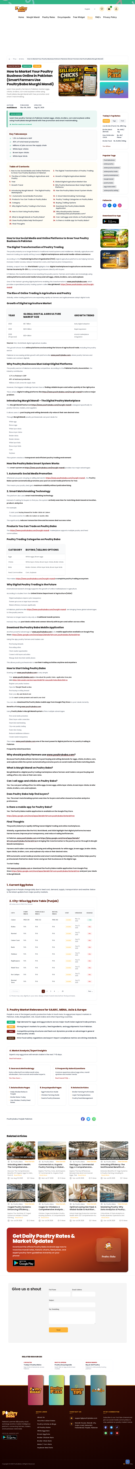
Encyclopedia (64, 17)
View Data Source (15, 1078)
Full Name (52, 1290)
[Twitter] (111, 1427)
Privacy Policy (110, 17)
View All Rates (107, 146)
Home (21, 17)
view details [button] (29, 1162)
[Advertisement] (67, 40)
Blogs (90, 17)
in (109, 205)
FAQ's (98, 17)
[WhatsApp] (105, 1433)
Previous (14, 991)
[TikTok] (117, 1427)
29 (62, 991)
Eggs (114, 121)
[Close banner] (132, 2)
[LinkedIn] (111, 1433)
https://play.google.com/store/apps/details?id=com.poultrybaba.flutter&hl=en (46, 635)
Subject (51, 1300)
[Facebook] (105, 1427)
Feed (122, 121)
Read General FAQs (62, 1078)
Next (90, 991)
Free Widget (79, 17)
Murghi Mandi (33, 17)
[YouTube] (117, 1433)
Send (58, 1330)
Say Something (54, 1309)
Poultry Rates (48, 17)
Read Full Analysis (16, 1059)
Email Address (77, 1290)
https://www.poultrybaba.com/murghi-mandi (65, 478)
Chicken (106, 121)
